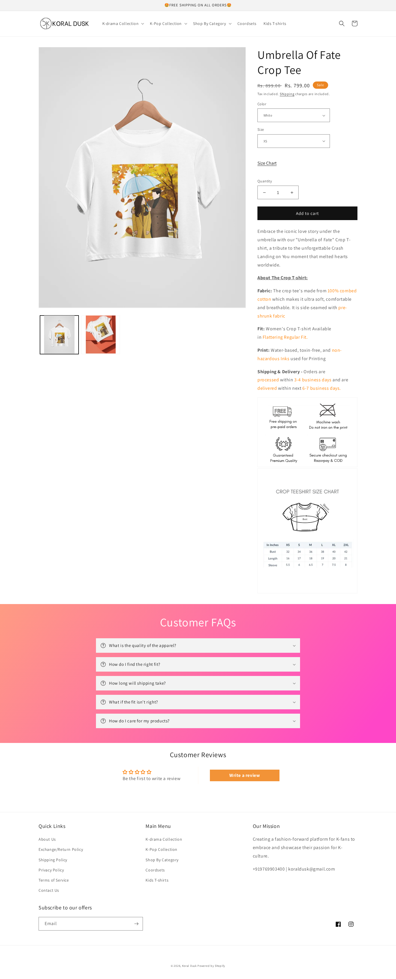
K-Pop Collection (161, 849)
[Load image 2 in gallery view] (100, 334)
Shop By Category (162, 859)
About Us (47, 839)
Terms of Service (54, 880)
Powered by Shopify (211, 966)
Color (261, 103)
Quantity (264, 181)
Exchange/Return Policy (61, 849)
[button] (123, 23)
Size (260, 129)
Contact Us (49, 890)
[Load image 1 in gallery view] (59, 334)
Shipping (287, 94)
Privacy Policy (51, 870)
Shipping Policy (53, 859)
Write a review (244, 775)
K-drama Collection (164, 839)
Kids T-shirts (157, 880)
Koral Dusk (189, 966)
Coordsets (155, 870)
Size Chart (267, 163)
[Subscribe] (136, 924)
